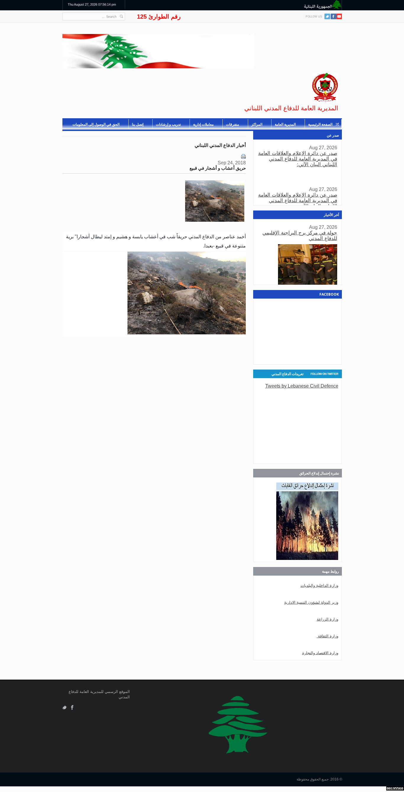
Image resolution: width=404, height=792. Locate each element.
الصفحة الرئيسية (320, 124)
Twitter (327, 16)
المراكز (256, 124)
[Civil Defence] (325, 87)
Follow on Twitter (324, 373)
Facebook (72, 707)
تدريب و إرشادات (168, 124)
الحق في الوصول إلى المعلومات (95, 124)
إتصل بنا (137, 124)
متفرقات (232, 124)
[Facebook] (333, 16)
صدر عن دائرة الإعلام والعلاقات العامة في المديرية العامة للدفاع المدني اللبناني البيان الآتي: (297, 158)
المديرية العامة (285, 124)
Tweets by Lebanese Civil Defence (301, 385)
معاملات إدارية (203, 124)
